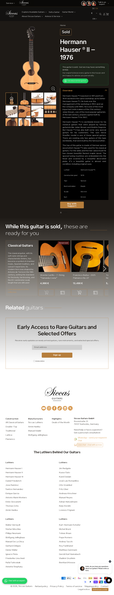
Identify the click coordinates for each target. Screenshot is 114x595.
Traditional (10, 431)
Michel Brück (65, 529)
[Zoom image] (53, 88)
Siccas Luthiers (35, 423)
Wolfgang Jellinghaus (38, 435)
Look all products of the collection (18, 291)
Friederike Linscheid (15, 558)
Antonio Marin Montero (16, 498)
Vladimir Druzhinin (67, 558)
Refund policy (41, 586)
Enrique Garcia (12, 494)
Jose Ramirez (12, 485)
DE (93, 8)
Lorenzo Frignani (67, 510)
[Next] (104, 268)
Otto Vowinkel (65, 485)
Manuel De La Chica (15, 542)
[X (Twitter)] (70, 408)
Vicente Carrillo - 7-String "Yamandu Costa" (52, 276)
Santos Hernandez (14, 489)
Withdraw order (100, 590)
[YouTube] (43, 408)
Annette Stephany (14, 567)
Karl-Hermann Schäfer (69, 525)
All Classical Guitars (15, 423)
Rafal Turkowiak (13, 563)
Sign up (57, 355)
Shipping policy (91, 586)
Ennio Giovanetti (13, 502)
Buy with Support (71, 205)
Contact (104, 586)
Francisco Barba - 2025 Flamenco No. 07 (84, 276)
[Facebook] (54, 408)
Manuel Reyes (65, 498)
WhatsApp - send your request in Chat (92, 439)
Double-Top (11, 427)
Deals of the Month (61, 423)
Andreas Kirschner (68, 494)
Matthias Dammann (68, 550)
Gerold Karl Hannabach (69, 554)
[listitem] (12, 99)
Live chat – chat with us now (90, 445)
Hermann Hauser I (14, 468)
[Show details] (62, 292)
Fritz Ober (63, 489)
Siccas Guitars (25, 586)
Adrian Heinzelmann (68, 502)
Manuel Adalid (34, 431)
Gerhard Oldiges (13, 546)
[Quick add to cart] (46, 292)
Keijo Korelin (65, 506)
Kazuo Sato (64, 473)
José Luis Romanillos (69, 481)
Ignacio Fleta (12, 554)
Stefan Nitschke (13, 529)
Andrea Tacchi (65, 542)
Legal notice (84, 589)
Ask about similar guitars (77, 81)
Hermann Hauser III (14, 477)
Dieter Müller (12, 550)
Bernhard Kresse (67, 563)
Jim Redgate (65, 468)
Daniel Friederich (13, 481)
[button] (33, 12)
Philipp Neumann (13, 533)
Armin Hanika (34, 427)
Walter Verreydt (13, 525)
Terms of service (74, 586)
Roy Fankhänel (66, 546)
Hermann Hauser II (14, 473)
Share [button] (65, 212)
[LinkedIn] (65, 408)
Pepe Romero (65, 538)
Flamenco (10, 439)
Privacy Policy (57, 586)
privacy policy (39, 361)
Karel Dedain (65, 477)
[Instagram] (49, 408)
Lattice (9, 435)
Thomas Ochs (12, 506)
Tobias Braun (65, 533)
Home (63, 25)
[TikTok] (59, 408)
